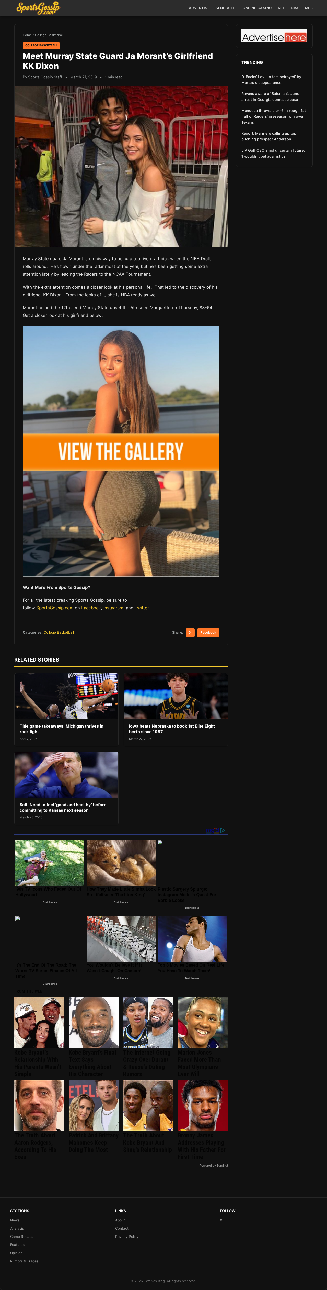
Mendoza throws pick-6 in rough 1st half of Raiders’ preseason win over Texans (273, 116)
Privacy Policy (127, 1236)
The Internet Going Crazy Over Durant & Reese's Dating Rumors (146, 1063)
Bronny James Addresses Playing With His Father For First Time (202, 1146)
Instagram (113, 607)
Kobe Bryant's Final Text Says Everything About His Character (92, 1063)
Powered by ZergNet (213, 1165)
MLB (309, 8)
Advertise (199, 8)
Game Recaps (21, 1236)
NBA (295, 8)
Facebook (91, 607)
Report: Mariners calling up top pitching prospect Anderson (268, 136)
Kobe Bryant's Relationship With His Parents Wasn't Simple (37, 1063)
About (120, 1220)
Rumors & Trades (24, 1261)
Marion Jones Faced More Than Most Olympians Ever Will (199, 1063)
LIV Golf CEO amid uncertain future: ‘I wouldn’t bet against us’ (273, 153)
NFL (281, 8)
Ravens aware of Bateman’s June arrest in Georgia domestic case (270, 96)
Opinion (16, 1253)
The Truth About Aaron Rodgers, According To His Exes (35, 1146)
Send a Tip (226, 8)
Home (27, 35)
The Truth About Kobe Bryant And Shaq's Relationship (147, 1142)
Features (17, 1245)
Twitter (142, 607)
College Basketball (49, 35)
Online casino (257, 8)
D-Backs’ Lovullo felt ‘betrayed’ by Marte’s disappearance (271, 79)
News (14, 1220)
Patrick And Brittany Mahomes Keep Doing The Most (94, 1142)
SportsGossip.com (55, 607)
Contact (122, 1228)
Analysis (17, 1228)
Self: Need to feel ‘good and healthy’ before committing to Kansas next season (63, 807)
